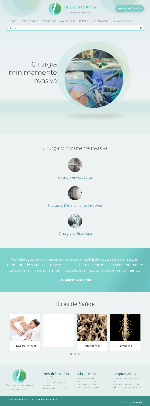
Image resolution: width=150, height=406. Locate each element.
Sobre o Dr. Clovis (29, 21)
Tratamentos (49, 21)
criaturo (137, 402)
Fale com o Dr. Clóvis (123, 21)
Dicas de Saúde (67, 21)
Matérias (83, 21)
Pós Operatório (100, 21)
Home (13, 21)
